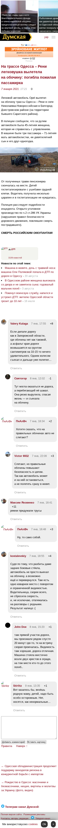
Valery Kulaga (19, 323)
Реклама (29, 61)
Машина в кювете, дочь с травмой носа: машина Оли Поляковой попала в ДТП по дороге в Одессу (28, 272)
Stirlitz (17, 685)
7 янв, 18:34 (37, 421)
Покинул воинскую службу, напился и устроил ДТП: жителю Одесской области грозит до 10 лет (27, 297)
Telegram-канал (42, 818)
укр (46, 37)
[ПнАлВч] (6, 421)
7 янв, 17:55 (38, 323)
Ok (44, 824)
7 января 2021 (10, 89)
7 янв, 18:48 (38, 529)
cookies (33, 824)
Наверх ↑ (22, 746)
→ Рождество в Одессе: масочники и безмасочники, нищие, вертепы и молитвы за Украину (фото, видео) (28, 786)
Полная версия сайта (11, 814)
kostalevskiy (18, 556)
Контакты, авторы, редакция (14, 818)
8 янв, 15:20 (37, 626)
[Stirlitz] (5, 686)
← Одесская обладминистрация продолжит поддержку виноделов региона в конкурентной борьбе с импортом (29, 770)
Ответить (16, 368)
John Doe (20, 626)
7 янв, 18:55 (36, 556)
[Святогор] (7, 378)
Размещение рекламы (34, 814)
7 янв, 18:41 (44, 502)
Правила (6, 746)
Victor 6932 (21, 455)
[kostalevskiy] (3, 556)
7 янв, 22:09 (39, 455)
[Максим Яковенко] (3, 503)
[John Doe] (7, 627)
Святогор (20, 378)
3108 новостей (15, 258)
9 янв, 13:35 (32, 685)
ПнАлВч (21, 421)
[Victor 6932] (7, 456)
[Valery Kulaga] (3, 324)
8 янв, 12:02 (37, 378)
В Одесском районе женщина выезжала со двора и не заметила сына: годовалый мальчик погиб (28, 284)
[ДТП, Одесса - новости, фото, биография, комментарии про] (4, 248)
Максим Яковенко (22, 502)
